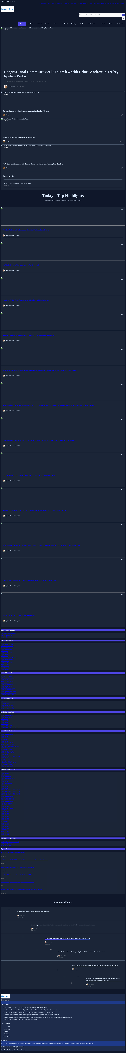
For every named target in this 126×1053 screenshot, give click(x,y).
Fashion (6, 1034)
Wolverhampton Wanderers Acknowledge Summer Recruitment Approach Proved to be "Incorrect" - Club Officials (39, 440)
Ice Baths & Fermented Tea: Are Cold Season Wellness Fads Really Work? (26, 1007)
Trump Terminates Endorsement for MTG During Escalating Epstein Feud (17, 867)
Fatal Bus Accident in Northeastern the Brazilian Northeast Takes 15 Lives (26, 230)
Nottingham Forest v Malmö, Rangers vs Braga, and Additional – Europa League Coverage (50, 3)
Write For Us (4, 1050)
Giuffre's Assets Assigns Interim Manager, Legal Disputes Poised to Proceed (17, 882)
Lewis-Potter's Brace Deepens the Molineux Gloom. (19, 615)
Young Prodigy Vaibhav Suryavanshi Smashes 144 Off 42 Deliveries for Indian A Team (30, 580)
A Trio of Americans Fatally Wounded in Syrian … (18, 183)
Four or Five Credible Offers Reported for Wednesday (13, 852)
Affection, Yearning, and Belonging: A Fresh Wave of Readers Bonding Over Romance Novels (32, 1010)
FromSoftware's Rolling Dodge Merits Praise (19, 137)
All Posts (7, 1026)
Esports (6, 1031)
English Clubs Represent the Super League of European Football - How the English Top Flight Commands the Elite (38, 1017)
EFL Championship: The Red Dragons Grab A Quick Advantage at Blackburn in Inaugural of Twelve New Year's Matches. (41, 545)
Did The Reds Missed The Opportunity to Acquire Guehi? (21, 265)
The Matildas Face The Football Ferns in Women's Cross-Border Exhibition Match (29, 475)
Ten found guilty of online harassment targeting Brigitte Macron (26, 111)
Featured (7, 1036)
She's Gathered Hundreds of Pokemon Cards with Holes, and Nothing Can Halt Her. (33, 164)
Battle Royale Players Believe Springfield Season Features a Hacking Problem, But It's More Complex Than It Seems (39, 370)
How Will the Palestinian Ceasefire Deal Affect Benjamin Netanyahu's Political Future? (29, 1012)
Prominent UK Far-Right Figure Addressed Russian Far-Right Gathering (26, 300)
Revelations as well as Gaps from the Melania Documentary (21, 1019)
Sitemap (23, 1050)
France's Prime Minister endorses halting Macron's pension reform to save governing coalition (31, 1014)
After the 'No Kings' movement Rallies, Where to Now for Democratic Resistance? (28, 335)
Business (7, 1029)
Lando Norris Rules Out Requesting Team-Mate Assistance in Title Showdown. (18, 874)
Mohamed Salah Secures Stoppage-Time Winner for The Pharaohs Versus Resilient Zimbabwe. (22, 889)
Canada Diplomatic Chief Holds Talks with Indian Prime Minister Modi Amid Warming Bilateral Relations (24, 859)
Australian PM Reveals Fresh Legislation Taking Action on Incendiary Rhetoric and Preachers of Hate (35, 510)
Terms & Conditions (14, 1050)
